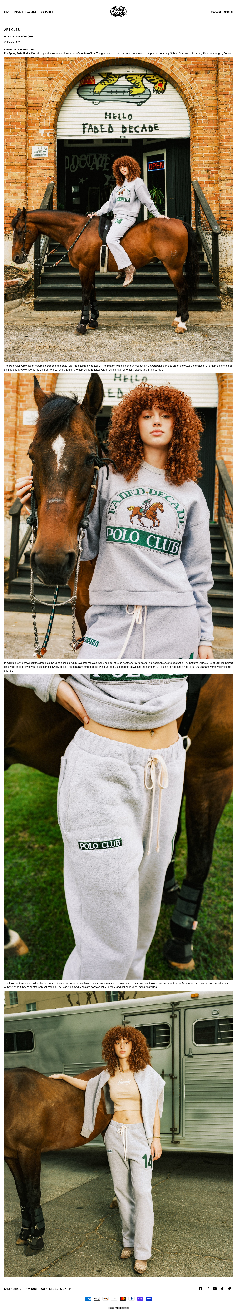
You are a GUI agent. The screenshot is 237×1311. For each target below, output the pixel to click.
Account (216, 12)
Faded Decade (122, 1307)
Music (17, 12)
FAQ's (43, 1288)
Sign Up (65, 1288)
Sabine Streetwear (180, 53)
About (18, 1288)
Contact (31, 1288)
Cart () (228, 12)
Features (31, 12)
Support (46, 12)
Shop (7, 12)
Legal (53, 1288)
